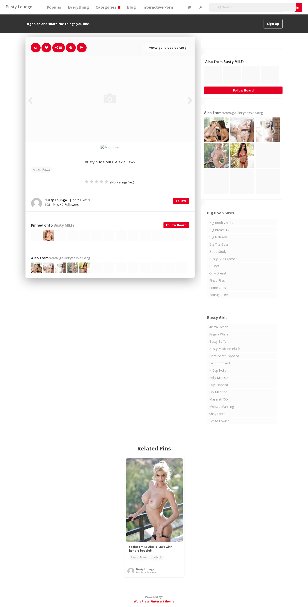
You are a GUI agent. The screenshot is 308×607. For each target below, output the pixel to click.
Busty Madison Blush (224, 349)
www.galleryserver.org (167, 47)
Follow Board (176, 225)
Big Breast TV (219, 230)
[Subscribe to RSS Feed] (200, 7)
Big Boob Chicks (221, 222)
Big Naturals (218, 237)
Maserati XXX (218, 399)
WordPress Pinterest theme (154, 601)
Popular (54, 7)
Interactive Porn (158, 7)
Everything (78, 7)
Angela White (218, 334)
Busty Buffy (217, 341)
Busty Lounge (19, 6)
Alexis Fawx (41, 169)
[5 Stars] (106, 182)
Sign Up (273, 23)
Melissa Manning (221, 406)
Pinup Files (217, 280)
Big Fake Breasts (146, 572)
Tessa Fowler (219, 421)
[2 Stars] (91, 182)
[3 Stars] (96, 182)
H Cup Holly (217, 370)
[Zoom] (71, 47)
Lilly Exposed (218, 385)
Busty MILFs (64, 225)
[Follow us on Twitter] (189, 7)
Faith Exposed (219, 363)
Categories (106, 7)
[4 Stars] (101, 182)
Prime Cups (217, 288)
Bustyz (214, 266)
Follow (181, 201)
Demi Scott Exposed (224, 356)
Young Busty (218, 295)
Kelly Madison (219, 377)
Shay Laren (217, 414)
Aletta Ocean (218, 327)
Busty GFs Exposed (223, 259)
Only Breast (217, 273)
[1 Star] (86, 182)
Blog (131, 7)
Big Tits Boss (219, 244)
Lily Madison (218, 392)
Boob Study (217, 251)
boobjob (156, 557)
